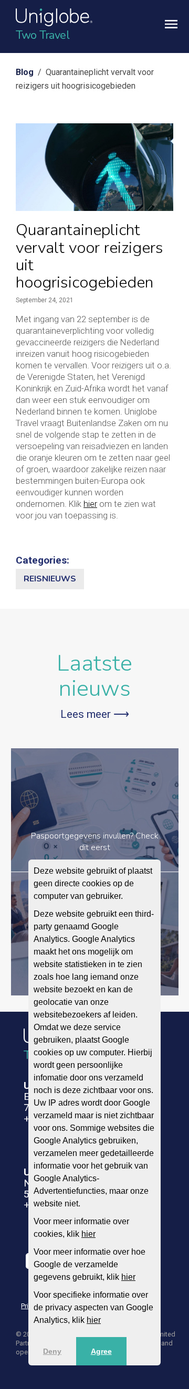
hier (88, 1233)
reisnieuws (50, 579)
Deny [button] (52, 1351)
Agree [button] (101, 1351)
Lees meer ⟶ (94, 714)
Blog (25, 72)
